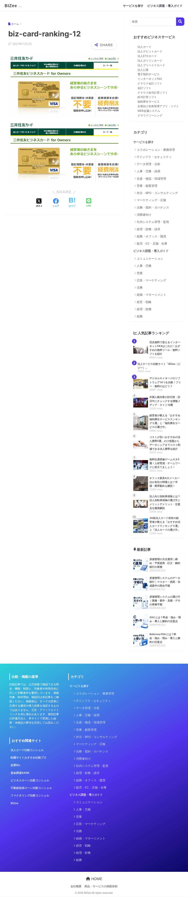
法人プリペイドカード (151, 65)
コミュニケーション (150, 258)
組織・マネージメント (151, 294)
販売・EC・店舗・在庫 (152, 243)
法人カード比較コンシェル (27, 750)
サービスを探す (133, 6)
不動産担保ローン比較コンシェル (31, 788)
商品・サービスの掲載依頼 (101, 886)
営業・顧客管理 (147, 186)
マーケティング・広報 (151, 200)
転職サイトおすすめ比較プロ (28, 757)
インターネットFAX (150, 79)
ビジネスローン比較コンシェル (30, 780)
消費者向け (144, 214)
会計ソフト (144, 88)
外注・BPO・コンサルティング (157, 193)
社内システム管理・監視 (153, 222)
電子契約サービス (149, 74)
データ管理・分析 (148, 164)
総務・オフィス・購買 (151, 236)
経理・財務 (144, 309)
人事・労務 (144, 266)
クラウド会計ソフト (150, 83)
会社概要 (76, 886)
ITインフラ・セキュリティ (154, 157)
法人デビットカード (150, 51)
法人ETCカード (147, 56)
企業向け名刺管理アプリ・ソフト (158, 106)
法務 (140, 287)
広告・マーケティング (151, 280)
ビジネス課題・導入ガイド (164, 6)
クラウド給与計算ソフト (153, 92)
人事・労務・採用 (148, 171)
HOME (96, 879)
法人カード (144, 47)
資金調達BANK (20, 773)
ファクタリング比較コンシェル (30, 795)
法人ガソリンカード (150, 60)
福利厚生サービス (149, 101)
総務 (140, 316)
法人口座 (143, 70)
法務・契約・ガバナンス (153, 207)
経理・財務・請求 (148, 229)
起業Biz (15, 765)
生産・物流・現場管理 (151, 178)
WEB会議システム (149, 111)
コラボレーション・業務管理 (156, 150)
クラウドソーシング (150, 115)
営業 (140, 273)
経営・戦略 (144, 302)
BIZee (11, 5)
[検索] (180, 21)
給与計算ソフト (147, 97)
